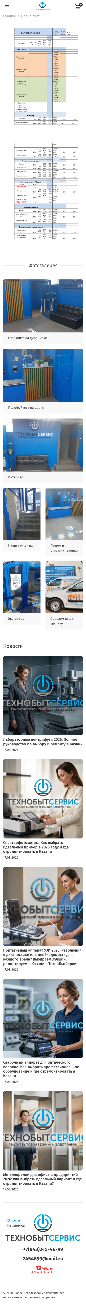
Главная (9, 16)
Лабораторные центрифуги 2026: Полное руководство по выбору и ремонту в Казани (43, 741)
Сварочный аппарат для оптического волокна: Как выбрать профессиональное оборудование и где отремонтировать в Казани (41, 1069)
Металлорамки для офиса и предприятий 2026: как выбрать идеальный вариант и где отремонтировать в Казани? (42, 1179)
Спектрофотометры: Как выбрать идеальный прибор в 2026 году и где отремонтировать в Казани (36, 847)
